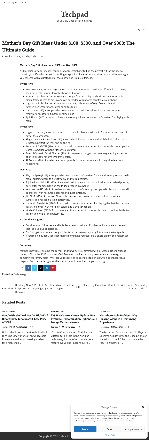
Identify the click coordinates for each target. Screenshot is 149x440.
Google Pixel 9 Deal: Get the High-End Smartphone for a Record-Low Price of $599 (25, 319)
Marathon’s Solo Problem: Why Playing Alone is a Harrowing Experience (119, 319)
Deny (109, 429)
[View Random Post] (138, 29)
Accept (85, 429)
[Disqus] (74, 388)
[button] (143, 407)
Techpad (74, 14)
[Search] (144, 29)
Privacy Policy (110, 435)
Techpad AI (37, 56)
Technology (20, 274)
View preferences (133, 429)
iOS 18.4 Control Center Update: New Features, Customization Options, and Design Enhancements (74, 319)
